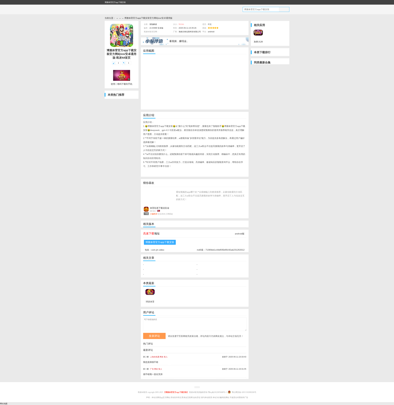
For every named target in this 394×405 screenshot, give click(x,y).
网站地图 (3, 404)
